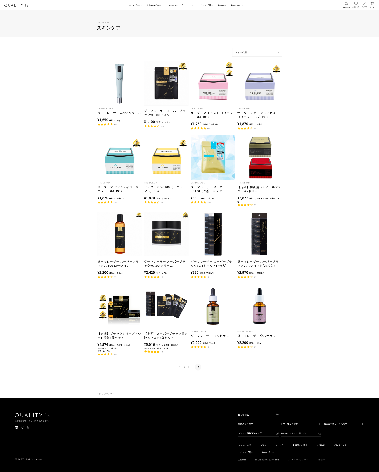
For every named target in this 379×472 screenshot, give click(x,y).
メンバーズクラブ (174, 5)
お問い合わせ (237, 5)
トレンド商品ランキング (250, 433)
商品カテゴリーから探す (335, 423)
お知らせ (222, 5)
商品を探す (346, 7)
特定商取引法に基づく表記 (267, 459)
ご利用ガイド (340, 445)
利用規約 (321, 459)
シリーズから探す (289, 423)
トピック (279, 445)
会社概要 (242, 459)
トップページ (244, 445)
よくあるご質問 (205, 5)
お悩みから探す (245, 423)
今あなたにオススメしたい (294, 433)
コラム (190, 5)
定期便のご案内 (153, 5)
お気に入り (356, 7)
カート (372, 7)
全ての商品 (134, 5)
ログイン (365, 7)
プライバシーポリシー (298, 459)
